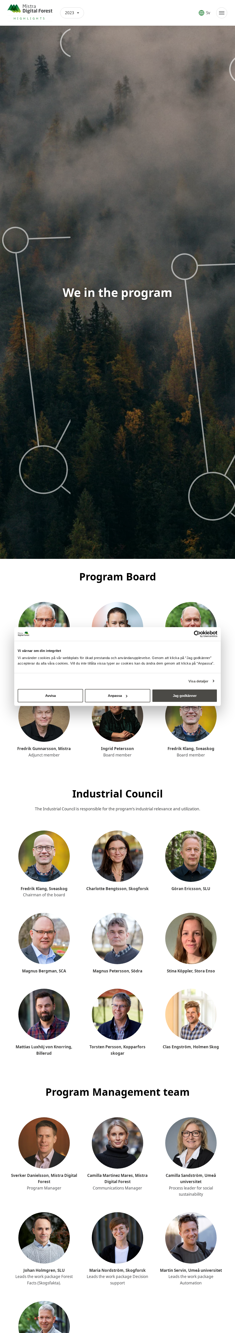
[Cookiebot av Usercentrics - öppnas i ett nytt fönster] (197, 633)
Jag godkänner (185, 696)
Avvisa (50, 696)
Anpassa (115, 696)
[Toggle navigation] (221, 12)
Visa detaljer (198, 681)
